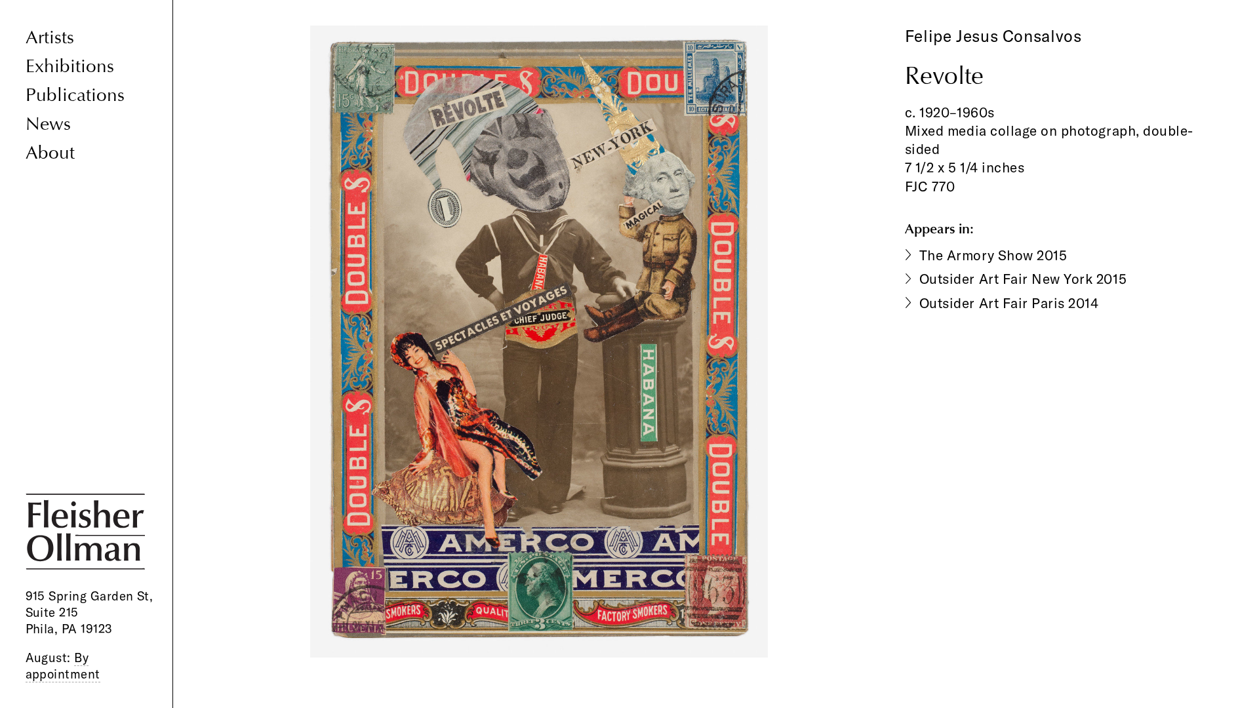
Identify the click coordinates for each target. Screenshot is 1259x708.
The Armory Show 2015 (993, 255)
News (48, 124)
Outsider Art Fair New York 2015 (1023, 278)
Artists (50, 37)
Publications (75, 95)
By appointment (63, 666)
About (50, 153)
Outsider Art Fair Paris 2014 (1009, 302)
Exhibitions (70, 66)
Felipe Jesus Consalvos (993, 36)
